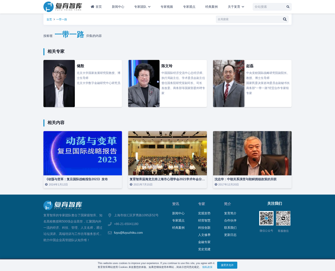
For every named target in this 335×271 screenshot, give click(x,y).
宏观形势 (204, 213)
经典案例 (178, 227)
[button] (148, 7)
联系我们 (230, 227)
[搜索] (288, 6)
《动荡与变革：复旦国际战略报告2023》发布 (76, 179)
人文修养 (204, 234)
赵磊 (250, 66)
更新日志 (230, 234)
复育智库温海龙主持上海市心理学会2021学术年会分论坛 (169, 179)
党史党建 (204, 249)
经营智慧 (204, 220)
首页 (49, 19)
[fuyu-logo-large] (62, 7)
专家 (201, 204)
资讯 (175, 204)
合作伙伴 (230, 220)
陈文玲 (167, 66)
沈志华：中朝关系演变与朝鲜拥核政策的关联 (246, 179)
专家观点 (178, 220)
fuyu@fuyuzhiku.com (128, 232)
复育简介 (230, 213)
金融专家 (204, 242)
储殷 (80, 66)
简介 (227, 204)
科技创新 (204, 227)
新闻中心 (178, 213)
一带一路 (61, 19)
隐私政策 (207, 267)
